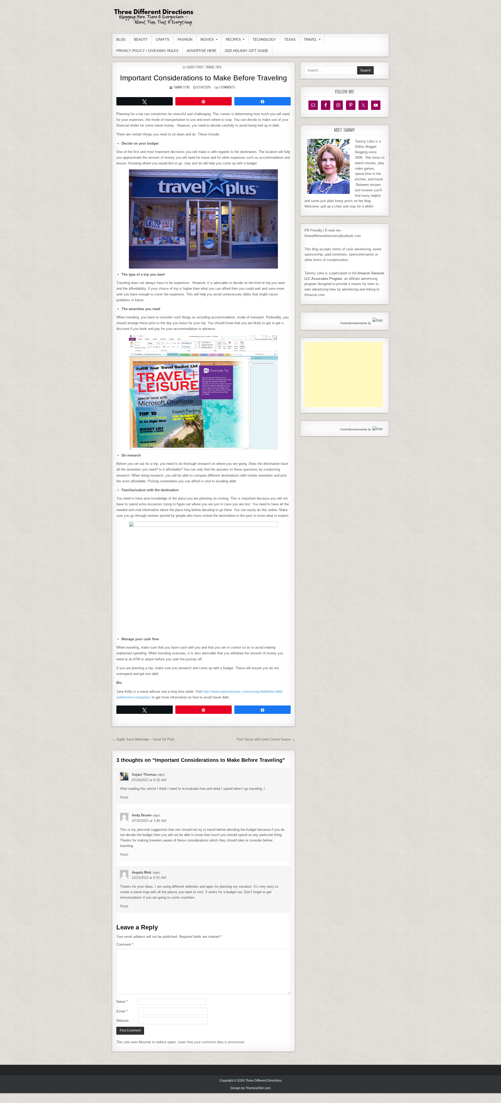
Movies (207, 39)
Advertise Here (202, 51)
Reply (124, 797)
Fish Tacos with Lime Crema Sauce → (266, 739)
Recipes (233, 39)
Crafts (162, 39)
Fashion (184, 39)
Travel (310, 39)
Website (122, 1021)
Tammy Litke (181, 87)
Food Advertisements (353, 323)
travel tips (213, 67)
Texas (290, 39)
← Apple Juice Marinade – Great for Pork (143, 739)
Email (121, 1011)
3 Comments (226, 87)
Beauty (141, 39)
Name (122, 1002)
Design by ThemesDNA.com (250, 1088)
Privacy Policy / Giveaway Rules (147, 51)
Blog (121, 39)
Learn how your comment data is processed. (211, 1042)
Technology (264, 39)
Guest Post (195, 67)
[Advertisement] (344, 374)
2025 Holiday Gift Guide (246, 51)
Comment (124, 944)
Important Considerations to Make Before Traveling (203, 78)
